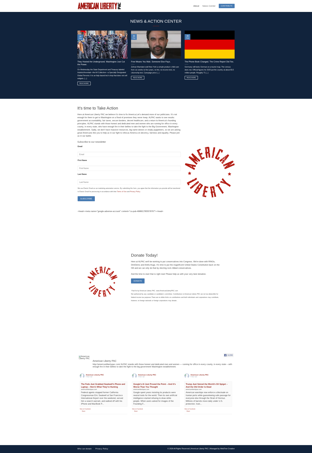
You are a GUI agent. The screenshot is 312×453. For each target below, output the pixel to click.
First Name (82, 160)
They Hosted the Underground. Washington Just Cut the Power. (101, 63)
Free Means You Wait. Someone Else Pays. (151, 61)
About (196, 6)
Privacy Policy (135, 191)
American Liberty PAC (95, 375)
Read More (84, 83)
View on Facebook (85, 409)
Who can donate (84, 449)
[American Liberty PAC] (85, 357)
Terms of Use (122, 191)
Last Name (82, 174)
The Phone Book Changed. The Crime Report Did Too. (209, 61)
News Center (209, 6)
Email (80, 146)
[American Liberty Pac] (99, 6)
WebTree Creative (227, 449)
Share (83, 411)
